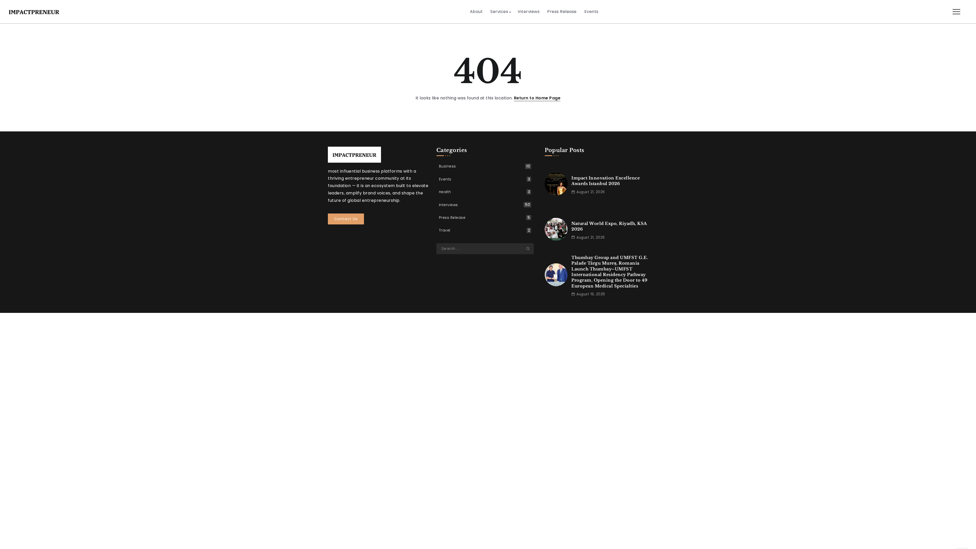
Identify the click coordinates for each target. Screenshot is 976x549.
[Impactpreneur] (34, 11)
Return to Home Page (537, 98)
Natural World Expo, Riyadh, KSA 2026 (609, 226)
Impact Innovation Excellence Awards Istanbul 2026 (605, 180)
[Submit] (530, 248)
